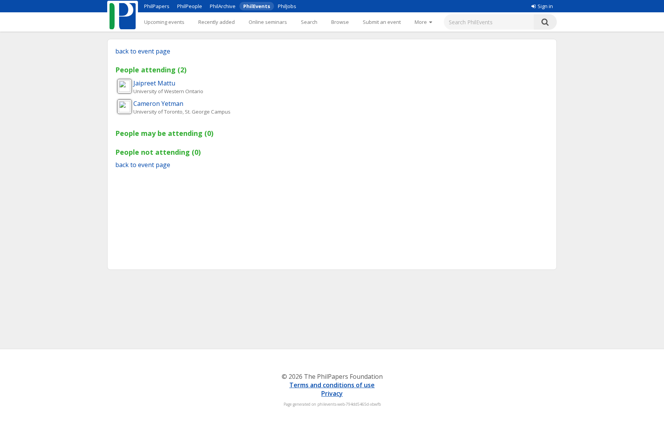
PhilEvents (256, 6)
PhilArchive (223, 6)
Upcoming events (164, 21)
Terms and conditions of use (332, 385)
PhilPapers (156, 6)
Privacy (332, 393)
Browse (340, 21)
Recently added (216, 21)
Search (309, 21)
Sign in (545, 6)
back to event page (142, 51)
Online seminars (268, 21)
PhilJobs (287, 6)
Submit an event (382, 21)
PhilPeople (189, 6)
